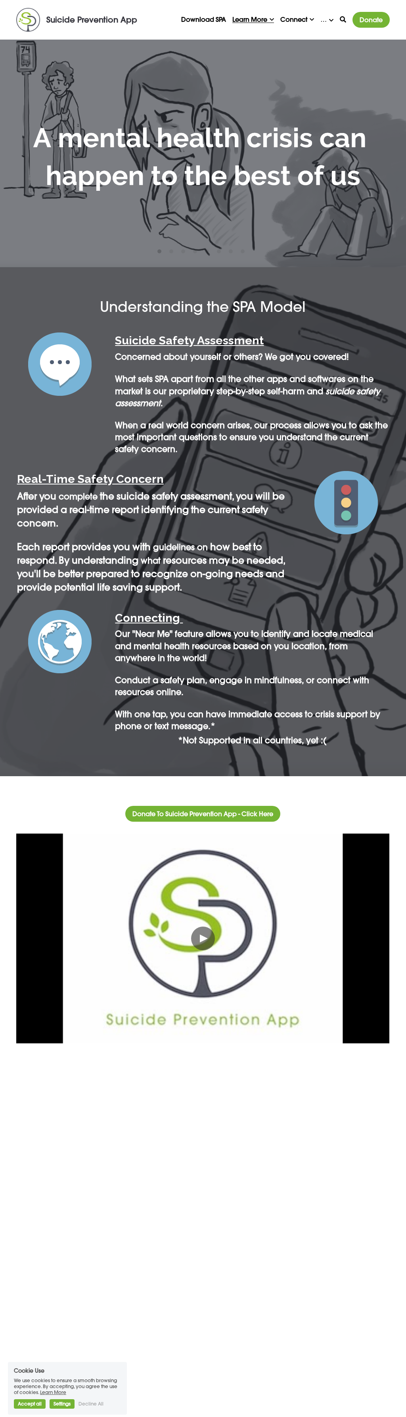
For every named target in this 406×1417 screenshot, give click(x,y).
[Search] (343, 19)
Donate (371, 20)
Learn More (53, 1367)
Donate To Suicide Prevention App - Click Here (202, 814)
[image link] (28, 19)
